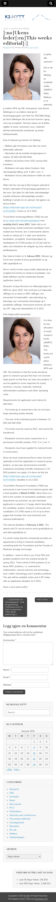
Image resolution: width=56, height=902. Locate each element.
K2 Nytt (27, 896)
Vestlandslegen (16, 837)
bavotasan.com (41, 899)
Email (6, 677)
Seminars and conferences (22, 815)
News (5, 29)
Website (7, 685)
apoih (7, 47)
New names (15, 804)
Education (14, 826)
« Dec (9, 769)
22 (34, 759)
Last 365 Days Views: (30, 883)
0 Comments (33, 47)
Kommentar (9, 640)
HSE (11, 793)
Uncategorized (16, 822)
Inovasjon (14, 796)
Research (14, 789)
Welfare (13, 833)
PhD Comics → (44, 600)
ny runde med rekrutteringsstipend (23, 220)
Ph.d (11, 807)
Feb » (17, 769)
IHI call (12, 830)
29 (34, 764)
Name (6, 669)
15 (34, 753)
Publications (15, 811)
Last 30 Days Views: (29, 879)
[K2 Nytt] (28, 15)
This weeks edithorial (19, 29)
